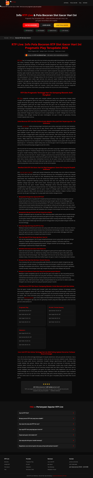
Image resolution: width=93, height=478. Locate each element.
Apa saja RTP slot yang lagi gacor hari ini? (30, 429)
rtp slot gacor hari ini (26, 172)
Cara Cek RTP (51, 462)
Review (85, 2)
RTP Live (19, 60)
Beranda (6, 462)
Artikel (66, 2)
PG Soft (28, 464)
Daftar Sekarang (31, 25)
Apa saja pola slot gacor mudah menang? (30, 440)
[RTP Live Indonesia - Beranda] (13, 3)
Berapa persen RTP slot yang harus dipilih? (31, 418)
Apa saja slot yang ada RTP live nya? (29, 424)
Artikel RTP (7, 464)
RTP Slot (19, 98)
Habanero (28, 467)
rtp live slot (25, 126)
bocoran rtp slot (28, 297)
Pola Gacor (73, 2)
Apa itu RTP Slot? (24, 413)
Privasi (64, 475)
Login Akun (46, 25)
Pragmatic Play (29, 462)
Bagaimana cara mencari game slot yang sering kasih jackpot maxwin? (38, 446)
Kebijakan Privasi (52, 469)
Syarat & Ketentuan (57, 475)
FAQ (80, 2)
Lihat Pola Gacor (62, 25)
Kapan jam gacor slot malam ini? (28, 435)
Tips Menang (51, 467)
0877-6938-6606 (73, 464)
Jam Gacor (50, 464)
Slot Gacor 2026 (30, 469)
